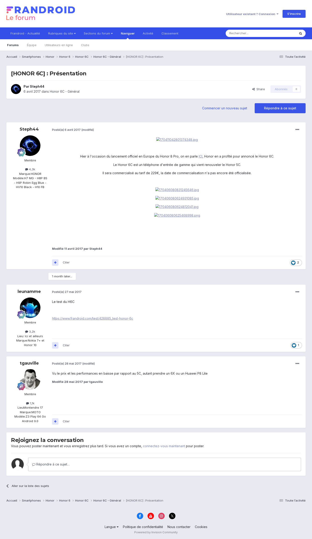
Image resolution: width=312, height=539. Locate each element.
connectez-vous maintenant (164, 446)
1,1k (31, 403)
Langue (111, 527)
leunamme (29, 291)
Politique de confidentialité (143, 527)
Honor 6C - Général (64, 91)
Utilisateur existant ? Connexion (251, 14)
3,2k (31, 331)
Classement (169, 33)
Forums (13, 45)
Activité (148, 33)
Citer (66, 262)
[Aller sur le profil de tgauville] (30, 379)
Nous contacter (178, 527)
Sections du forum (97, 33)
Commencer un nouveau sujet (224, 108)
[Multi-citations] (55, 262)
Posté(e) (66, 129)
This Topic (282, 33)
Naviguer (128, 33)
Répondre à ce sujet (280, 108)
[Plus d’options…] (297, 129)
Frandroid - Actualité (25, 33)
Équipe (32, 45)
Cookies (201, 527)
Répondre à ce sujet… (52, 464)
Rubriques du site (61, 33)
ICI (200, 156)
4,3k (31, 169)
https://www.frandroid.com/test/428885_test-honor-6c (92, 318)
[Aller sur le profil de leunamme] (30, 307)
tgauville (29, 363)
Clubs (85, 45)
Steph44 (37, 86)
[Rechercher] (301, 33)
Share (260, 89)
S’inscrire (294, 14)
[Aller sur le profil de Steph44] (16, 89)
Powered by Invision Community (156, 532)
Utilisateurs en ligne (59, 45)
